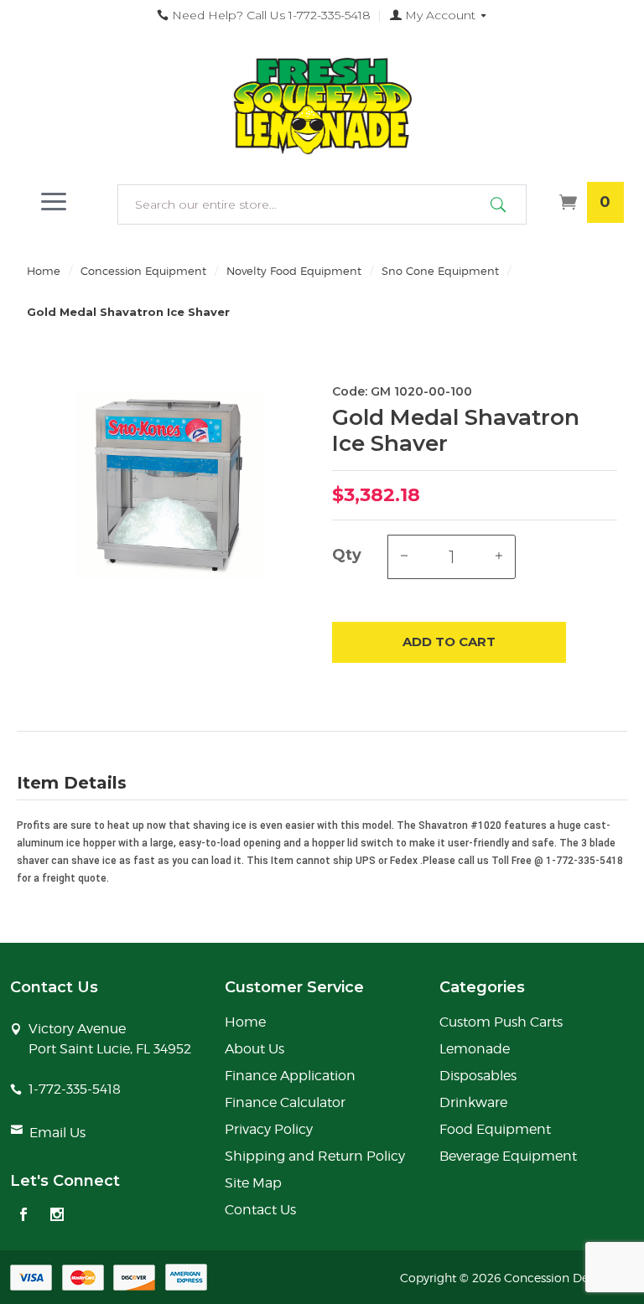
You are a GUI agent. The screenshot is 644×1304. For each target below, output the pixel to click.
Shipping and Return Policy (315, 1156)
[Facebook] (23, 1216)
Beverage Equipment (508, 1156)
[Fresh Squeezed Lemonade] (322, 106)
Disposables (478, 1076)
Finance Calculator (285, 1102)
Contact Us (260, 1210)
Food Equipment (495, 1129)
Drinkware (473, 1102)
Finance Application (290, 1076)
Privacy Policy (269, 1129)
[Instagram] (57, 1216)
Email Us (57, 1133)
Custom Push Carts (501, 1022)
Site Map (253, 1183)
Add (449, 641)
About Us (254, 1049)
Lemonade (474, 1049)
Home (43, 270)
